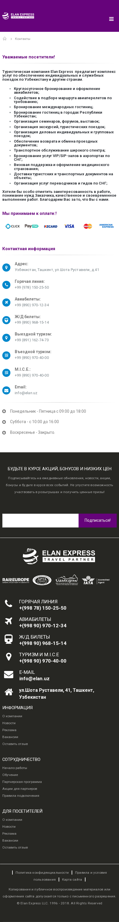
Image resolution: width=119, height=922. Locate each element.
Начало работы (14, 768)
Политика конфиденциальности (42, 873)
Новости (9, 723)
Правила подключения (20, 796)
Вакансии (10, 737)
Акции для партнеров (19, 789)
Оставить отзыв (15, 744)
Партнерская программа (22, 782)
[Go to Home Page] (5, 38)
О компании (12, 716)
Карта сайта (72, 879)
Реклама (9, 730)
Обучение (10, 775)
